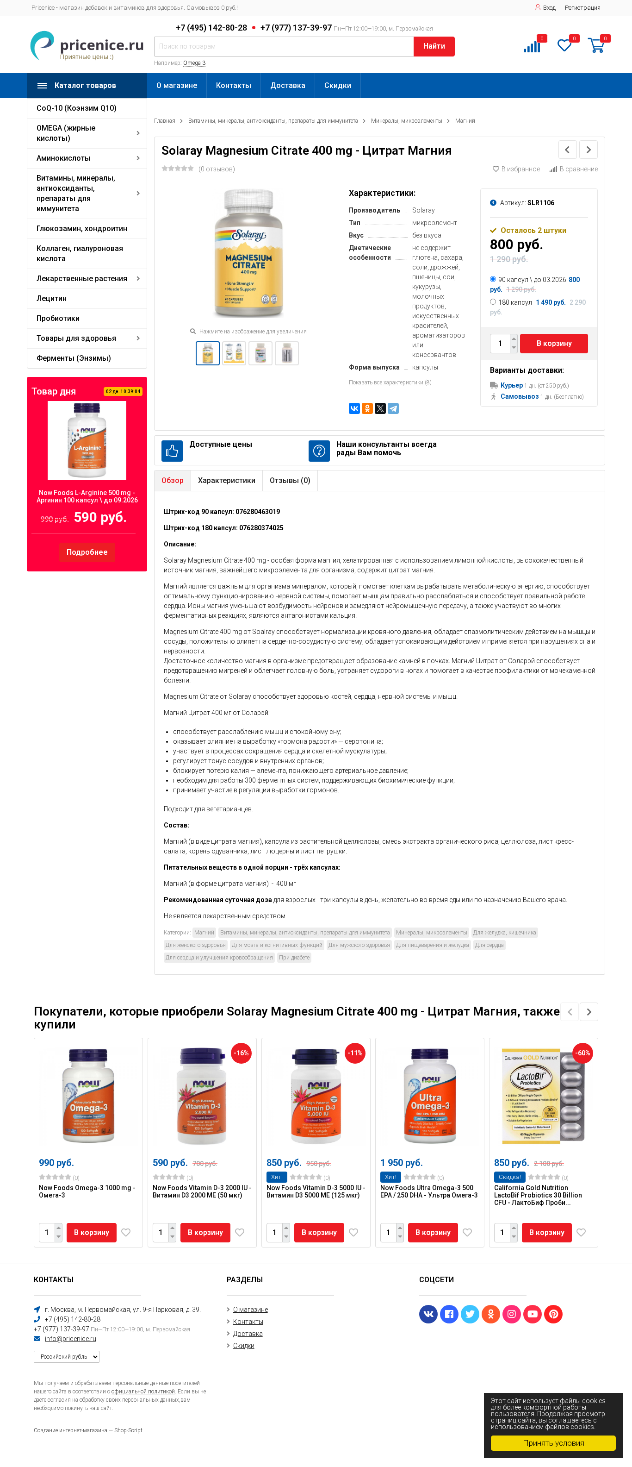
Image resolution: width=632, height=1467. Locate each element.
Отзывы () (290, 480)
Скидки (337, 85)
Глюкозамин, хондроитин (82, 228)
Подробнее (87, 552)
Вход (549, 7)
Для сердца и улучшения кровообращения (219, 957)
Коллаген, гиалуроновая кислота (80, 253)
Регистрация (583, 7)
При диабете (294, 957)
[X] (380, 408)
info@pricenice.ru (70, 1338)
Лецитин (52, 298)
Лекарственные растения (82, 278)
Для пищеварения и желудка (432, 945)
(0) (75, 1178)
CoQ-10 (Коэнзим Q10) (77, 108)
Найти (434, 46)
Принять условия (553, 1443)
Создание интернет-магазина (70, 1430)
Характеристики (226, 480)
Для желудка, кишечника (504, 932)
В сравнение (579, 169)
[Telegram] (393, 408)
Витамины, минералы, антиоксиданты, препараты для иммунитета (76, 193)
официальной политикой (143, 1391)
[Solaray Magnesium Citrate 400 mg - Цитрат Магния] (208, 353)
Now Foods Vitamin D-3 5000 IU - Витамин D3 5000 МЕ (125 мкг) (316, 1191)
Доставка (287, 85)
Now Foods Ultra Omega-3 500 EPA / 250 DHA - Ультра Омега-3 (429, 1191)
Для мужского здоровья (359, 945)
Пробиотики (58, 318)
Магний (465, 121)
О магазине (176, 85)
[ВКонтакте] (354, 408)
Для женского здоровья (196, 945)
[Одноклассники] (367, 408)
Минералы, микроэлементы (406, 121)
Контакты (233, 85)
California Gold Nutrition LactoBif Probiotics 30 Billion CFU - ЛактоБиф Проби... (538, 1195)
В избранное (521, 169)
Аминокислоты (64, 158)
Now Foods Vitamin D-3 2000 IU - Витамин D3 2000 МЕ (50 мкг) (202, 1191)
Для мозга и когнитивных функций (277, 945)
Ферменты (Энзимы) (74, 358)
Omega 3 (194, 63)
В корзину (554, 343)
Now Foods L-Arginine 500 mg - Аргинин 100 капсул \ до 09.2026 (87, 496)
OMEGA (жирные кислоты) (66, 133)
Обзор (172, 480)
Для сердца (489, 945)
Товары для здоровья (76, 338)
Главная (164, 121)
